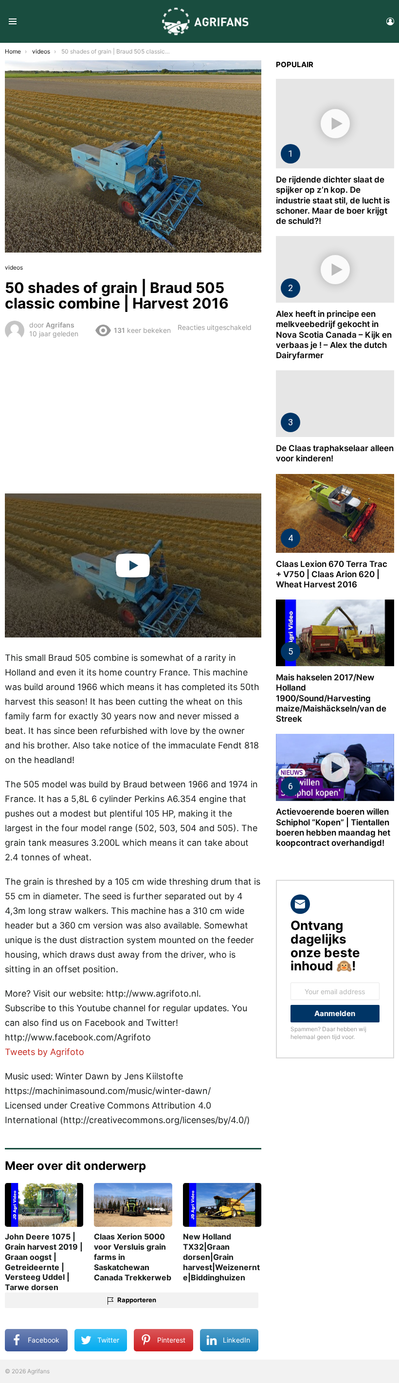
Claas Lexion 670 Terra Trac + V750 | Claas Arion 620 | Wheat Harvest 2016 (331, 574)
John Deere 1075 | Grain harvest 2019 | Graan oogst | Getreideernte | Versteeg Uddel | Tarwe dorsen (44, 1262)
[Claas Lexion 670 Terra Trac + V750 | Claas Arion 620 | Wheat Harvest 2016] (335, 513)
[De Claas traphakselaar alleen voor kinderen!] (335, 403)
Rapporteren (136, 1300)
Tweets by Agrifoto (44, 1052)
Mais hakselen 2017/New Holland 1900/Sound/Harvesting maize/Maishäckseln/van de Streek (331, 698)
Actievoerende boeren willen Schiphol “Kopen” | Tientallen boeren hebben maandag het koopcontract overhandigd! (333, 827)
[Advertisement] (133, 415)
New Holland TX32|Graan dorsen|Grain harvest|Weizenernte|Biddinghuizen (221, 1257)
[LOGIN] (390, 21)
